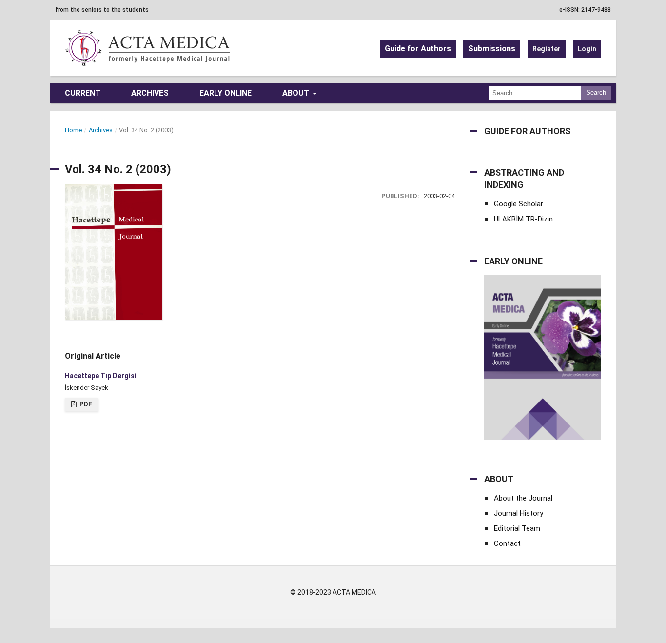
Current (82, 93)
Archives (150, 93)
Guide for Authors (418, 48)
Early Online (225, 93)
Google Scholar (518, 204)
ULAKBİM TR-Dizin (523, 219)
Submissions (491, 48)
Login (587, 49)
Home (73, 130)
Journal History (518, 513)
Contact (507, 543)
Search (596, 92)
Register (546, 49)
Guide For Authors (527, 131)
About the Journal (523, 498)
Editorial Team (517, 528)
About (296, 93)
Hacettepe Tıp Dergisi (101, 376)
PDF (85, 404)
